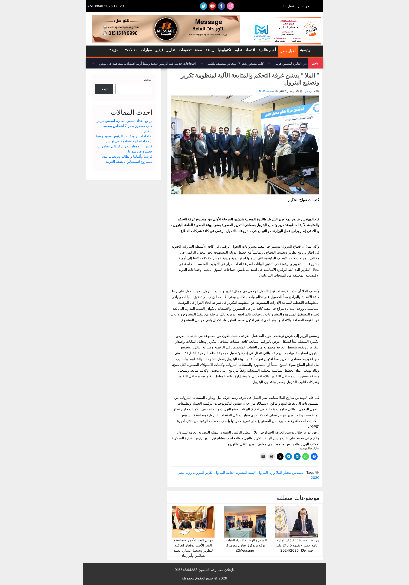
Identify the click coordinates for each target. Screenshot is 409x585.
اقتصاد (250, 50)
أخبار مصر (288, 51)
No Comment (267, 91)
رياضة (210, 50)
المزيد (116, 50)
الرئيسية (306, 50)
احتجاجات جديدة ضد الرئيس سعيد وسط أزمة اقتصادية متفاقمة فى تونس (150, 63)
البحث (148, 79)
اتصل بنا (289, 6)
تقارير (171, 50)
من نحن (303, 6)
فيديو (159, 50)
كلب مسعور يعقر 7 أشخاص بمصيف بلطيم (239, 63)
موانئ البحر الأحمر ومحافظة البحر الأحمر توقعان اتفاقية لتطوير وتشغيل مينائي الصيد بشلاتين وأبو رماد (193, 548)
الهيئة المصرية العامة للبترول (235, 472)
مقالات (132, 50)
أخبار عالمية (267, 50)
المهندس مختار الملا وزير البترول (281, 472)
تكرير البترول (203, 472)
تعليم (238, 50)
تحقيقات (185, 50)
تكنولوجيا (224, 50)
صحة (198, 50)
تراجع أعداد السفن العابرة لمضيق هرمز (304, 63)
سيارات (146, 50)
